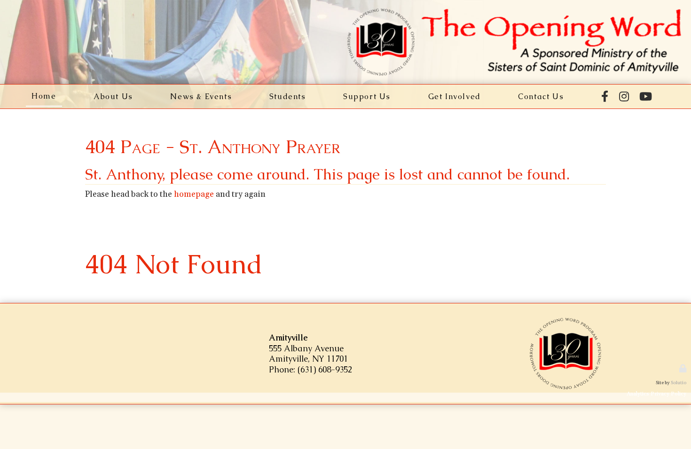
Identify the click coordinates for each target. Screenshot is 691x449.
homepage (194, 194)
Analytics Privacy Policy (656, 393)
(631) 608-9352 (325, 369)
